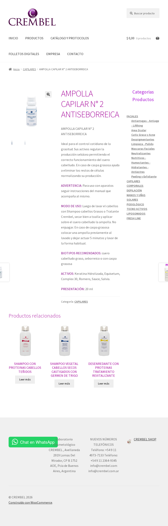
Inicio (16, 69)
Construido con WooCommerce (30, 502)
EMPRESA (53, 54)
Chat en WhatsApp (37, 442)
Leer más (25, 379)
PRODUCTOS (34, 38)
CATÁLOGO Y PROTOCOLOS (70, 38)
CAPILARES (29, 69)
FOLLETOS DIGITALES (24, 54)
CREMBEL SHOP (145, 439)
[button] (48, 94)
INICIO (13, 38)
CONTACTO (75, 54)
